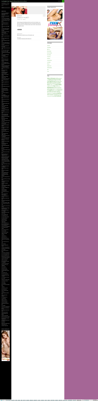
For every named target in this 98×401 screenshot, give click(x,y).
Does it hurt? (3, 322)
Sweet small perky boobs (5, 290)
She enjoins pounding (4, 269)
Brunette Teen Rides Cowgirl (5, 202)
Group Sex (49, 56)
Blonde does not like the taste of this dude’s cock (25, 34)
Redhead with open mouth (5, 238)
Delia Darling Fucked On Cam (5, 78)
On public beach (4, 298)
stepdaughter (51, 94)
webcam (59, 96)
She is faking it (3, 305)
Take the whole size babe (5, 232)
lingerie (50, 90)
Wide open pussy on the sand (5, 256)
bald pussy (51, 79)
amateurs (60, 78)
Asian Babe (49, 47)
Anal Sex (48, 45)
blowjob (53, 83)
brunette (58, 83)
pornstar (49, 91)
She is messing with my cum (5, 255)
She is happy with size (4, 297)
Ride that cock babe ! (4, 220)
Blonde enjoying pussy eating (5, 316)
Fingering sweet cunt (4, 300)
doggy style (55, 85)
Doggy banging (3, 221)
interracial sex (59, 89)
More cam (59, 1)
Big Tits (48, 49)
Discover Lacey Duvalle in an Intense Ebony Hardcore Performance (5, 14)
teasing (53, 96)
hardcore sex (56, 87)
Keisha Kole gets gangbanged (5, 18)
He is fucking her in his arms (5, 277)
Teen (48, 71)
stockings (48, 96)
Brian (25, 19)
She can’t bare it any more (5, 229)
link (97, 385)
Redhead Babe (49, 67)
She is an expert (4, 266)
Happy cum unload (4, 299)
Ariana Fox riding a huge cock (5, 42)
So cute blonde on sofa (5, 215)
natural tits (55, 90)
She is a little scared (4, 272)
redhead (58, 91)
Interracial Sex (49, 60)
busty (48, 84)
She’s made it (3, 278)
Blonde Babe (49, 51)
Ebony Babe (49, 54)
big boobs (56, 79)
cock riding (58, 84)
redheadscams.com (50, 93)
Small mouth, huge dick (5, 312)
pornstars (54, 91)
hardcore (50, 87)
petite (58, 90)
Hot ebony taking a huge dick (5, 28)
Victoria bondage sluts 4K (5, 62)
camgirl (51, 84)
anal (47, 79)
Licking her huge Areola (5, 325)
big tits (51, 81)
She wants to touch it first (5, 273)
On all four (3, 234)
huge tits (52, 89)
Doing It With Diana (4, 219)
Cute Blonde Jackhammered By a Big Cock (24, 38)
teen (55, 96)
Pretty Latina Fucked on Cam (5, 137)
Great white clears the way (5, 263)
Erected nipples (4, 283)
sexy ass (55, 93)
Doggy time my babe (4, 233)
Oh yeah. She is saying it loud (5, 252)
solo (48, 94)
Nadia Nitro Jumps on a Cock (5, 156)
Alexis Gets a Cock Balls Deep (5, 306)
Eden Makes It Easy (4, 289)
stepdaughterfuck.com (57, 94)
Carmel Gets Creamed (5, 280)
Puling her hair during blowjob (6, 226)
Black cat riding (4, 243)
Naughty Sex (19, 15)
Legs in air (3, 291)
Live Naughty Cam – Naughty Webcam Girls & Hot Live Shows (14, 1)
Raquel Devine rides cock (5, 22)
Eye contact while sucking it (5, 216)
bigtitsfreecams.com (57, 81)
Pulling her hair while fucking (5, 279)
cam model (53, 84)
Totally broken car (4, 235)
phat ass (61, 90)
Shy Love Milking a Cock (5, 214)
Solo (48, 69)
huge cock (19, 29)
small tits (59, 93)
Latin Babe (49, 62)
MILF (53, 90)
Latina (48, 90)
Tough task (3, 286)
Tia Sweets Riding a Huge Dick (5, 257)
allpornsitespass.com (52, 78)
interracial (55, 89)
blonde (49, 83)
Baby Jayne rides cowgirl (5, 51)
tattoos (51, 96)
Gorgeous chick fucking (5, 315)
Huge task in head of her (5, 258)
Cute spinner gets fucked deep (6, 19)
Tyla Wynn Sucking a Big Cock (5, 247)
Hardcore (48, 58)
